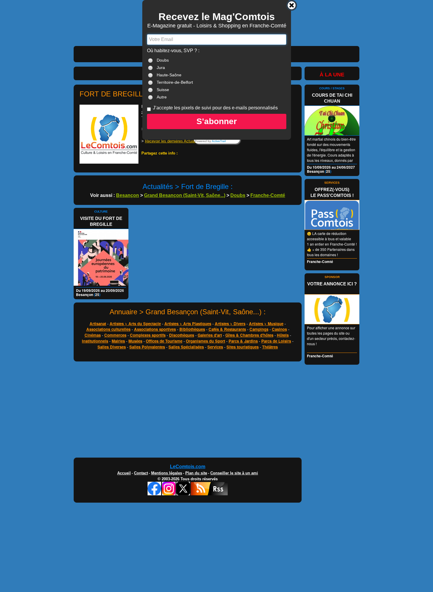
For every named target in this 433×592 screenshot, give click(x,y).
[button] (216, 121)
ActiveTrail (219, 141)
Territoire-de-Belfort (175, 82)
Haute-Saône (169, 75)
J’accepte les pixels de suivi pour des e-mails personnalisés (215, 107)
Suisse (163, 89)
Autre (162, 97)
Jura (161, 67)
